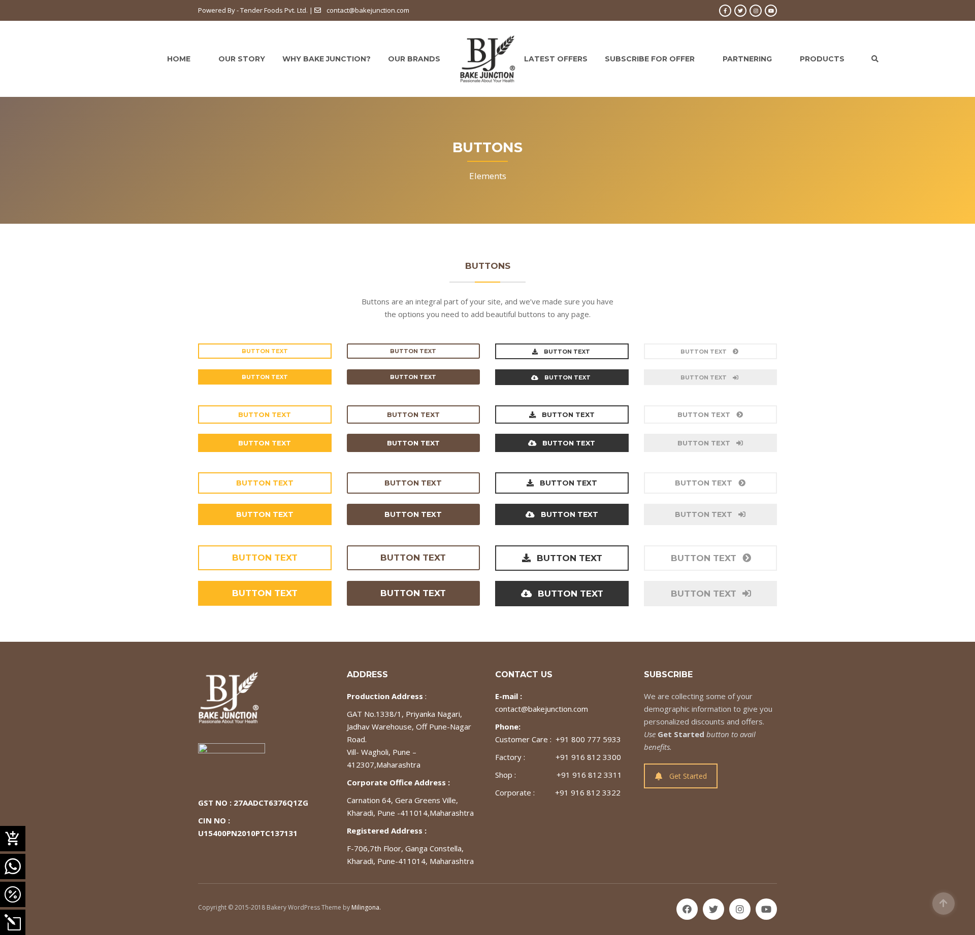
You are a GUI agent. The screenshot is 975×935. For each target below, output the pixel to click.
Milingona (365, 907)
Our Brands (414, 58)
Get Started (688, 776)
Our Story (241, 58)
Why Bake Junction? (326, 58)
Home (178, 58)
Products (822, 58)
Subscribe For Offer (650, 58)
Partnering (747, 58)
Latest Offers (556, 58)
